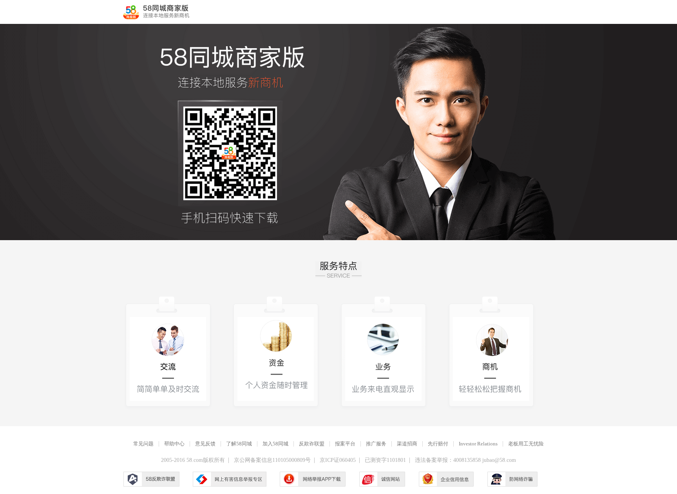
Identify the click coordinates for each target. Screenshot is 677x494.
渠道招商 (407, 444)
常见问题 (143, 444)
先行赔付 (438, 444)
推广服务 (376, 444)
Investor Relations (478, 444)
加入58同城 (275, 444)
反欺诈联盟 (311, 444)
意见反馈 (205, 444)
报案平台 (345, 444)
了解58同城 (239, 444)
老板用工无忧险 (526, 444)
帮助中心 (174, 444)
